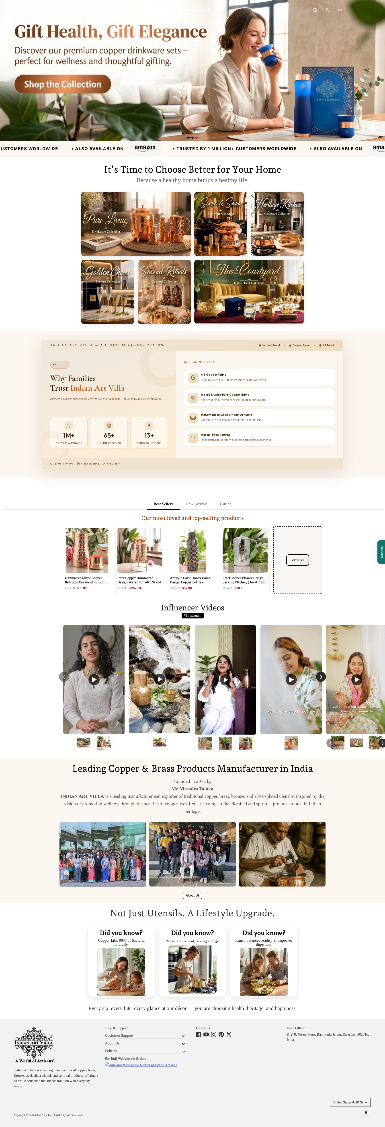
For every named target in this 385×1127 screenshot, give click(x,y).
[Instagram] (213, 1034)
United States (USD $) (348, 1102)
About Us (192, 895)
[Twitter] (228, 1034)
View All (297, 560)
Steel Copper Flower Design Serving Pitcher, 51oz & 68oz (244, 580)
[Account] (327, 10)
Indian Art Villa (42, 1115)
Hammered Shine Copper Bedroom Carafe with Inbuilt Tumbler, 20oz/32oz (86, 582)
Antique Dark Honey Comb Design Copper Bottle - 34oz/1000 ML (190, 582)
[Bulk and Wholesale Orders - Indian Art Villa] (141, 1065)
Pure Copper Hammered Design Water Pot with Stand (139, 580)
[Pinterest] (221, 1034)
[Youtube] (206, 1034)
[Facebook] (198, 1034)
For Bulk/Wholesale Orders (125, 1058)
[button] (45, 10)
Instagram (194, 615)
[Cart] (339, 10)
